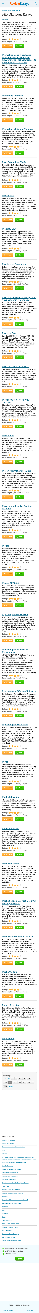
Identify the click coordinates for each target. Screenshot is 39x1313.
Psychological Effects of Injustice (19, 691)
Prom (5, 19)
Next (10, 1087)
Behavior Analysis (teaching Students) (12, 1193)
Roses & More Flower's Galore (10, 1224)
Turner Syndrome (7, 1220)
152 (19, 1082)
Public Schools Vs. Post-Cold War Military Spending (19, 902)
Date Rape (5, 1213)
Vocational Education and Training (11, 1169)
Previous (7, 1078)
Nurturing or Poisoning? (8, 1140)
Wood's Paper (5, 1186)
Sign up (19, 1259)
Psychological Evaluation (15, 724)
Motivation (5, 1196)
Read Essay (8, 46)
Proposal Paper (10, 333)
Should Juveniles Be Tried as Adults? (12, 1203)
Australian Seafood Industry (10, 1176)
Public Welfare (9, 972)
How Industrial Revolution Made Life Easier (14, 1162)
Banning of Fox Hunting (8, 1237)
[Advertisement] (19, 1112)
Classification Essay (7, 1166)
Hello (3, 1150)
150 (10, 1082)
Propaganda (8, 195)
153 (24, 1082)
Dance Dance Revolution (9, 1179)
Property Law (9, 229)
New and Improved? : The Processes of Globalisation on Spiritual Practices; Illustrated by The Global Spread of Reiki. (19, 1158)
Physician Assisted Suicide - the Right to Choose (15, 1183)
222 (5, 1087)
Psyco (5, 762)
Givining (4, 1217)
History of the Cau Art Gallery (10, 1227)
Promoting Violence (12, 95)
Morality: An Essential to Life (10, 1173)
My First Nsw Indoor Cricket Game (11, 1241)
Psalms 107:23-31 (11, 583)
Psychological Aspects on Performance (15, 650)
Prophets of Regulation (14, 264)
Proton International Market (16, 471)
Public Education (11, 797)
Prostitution (8, 435)
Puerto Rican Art (10, 1005)
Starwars (4, 1154)
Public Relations (10, 828)
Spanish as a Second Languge (10, 1234)
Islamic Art (5, 1207)
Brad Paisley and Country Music (11, 1190)
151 (15, 1082)
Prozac (5, 546)
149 (5, 1082)
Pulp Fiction (8, 1038)
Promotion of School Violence (17, 129)
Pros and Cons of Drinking (15, 366)
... (15, 1078)
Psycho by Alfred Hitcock (15, 614)
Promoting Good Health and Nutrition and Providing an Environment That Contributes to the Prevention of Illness (19, 59)
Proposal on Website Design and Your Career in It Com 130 (19, 298)
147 (24, 1078)
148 (29, 1078)
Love (3, 1210)
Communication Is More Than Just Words (13, 1147)
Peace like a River (7, 1230)
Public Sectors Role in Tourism (18, 936)
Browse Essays (8, 1310)
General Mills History (8, 1143)
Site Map (30, 1310)
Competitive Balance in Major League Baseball (15, 1200)
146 (20, 1078)
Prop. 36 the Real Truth (14, 162)
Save (20, 46)
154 (28, 1082)
